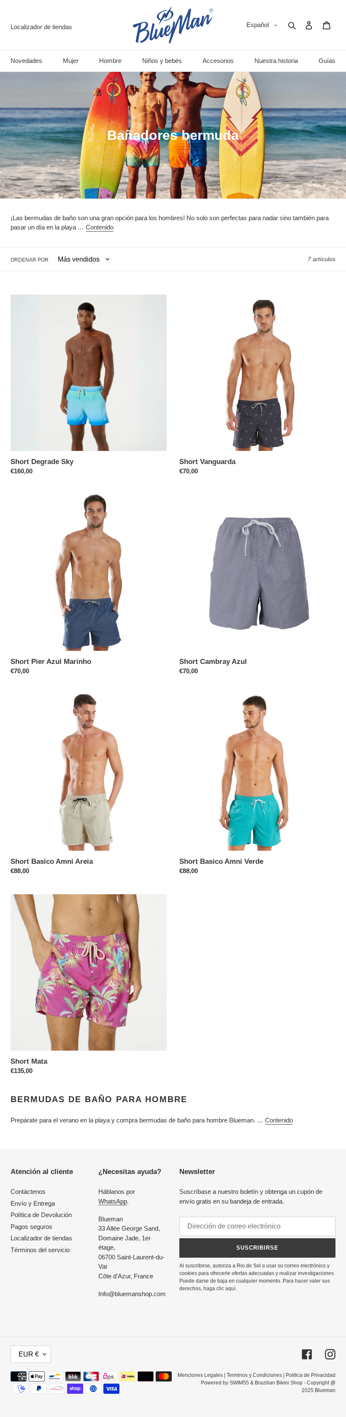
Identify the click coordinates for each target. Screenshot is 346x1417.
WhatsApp (112, 1201)
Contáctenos (28, 1191)
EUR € (29, 1354)
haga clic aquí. (220, 1288)
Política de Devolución (41, 1214)
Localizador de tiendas (41, 1238)
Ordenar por (30, 260)
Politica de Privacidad (310, 1375)
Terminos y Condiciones (254, 1375)
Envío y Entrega (33, 1203)
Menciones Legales (200, 1375)
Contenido (100, 227)
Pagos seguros (31, 1226)
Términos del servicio (40, 1249)
